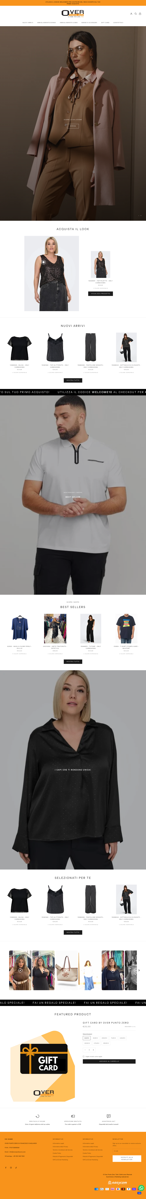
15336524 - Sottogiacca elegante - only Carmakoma (126, 366)
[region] (73, 123)
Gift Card (105, 22)
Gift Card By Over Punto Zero (106, 1022)
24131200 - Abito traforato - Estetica (55, 647)
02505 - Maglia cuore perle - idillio (19, 647)
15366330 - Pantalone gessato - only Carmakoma (91, 366)
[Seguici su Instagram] (11, 1168)
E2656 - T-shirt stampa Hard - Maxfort (126, 647)
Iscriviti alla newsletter (127, 1158)
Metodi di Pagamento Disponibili (63, 1156)
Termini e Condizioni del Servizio (63, 1150)
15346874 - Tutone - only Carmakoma (91, 647)
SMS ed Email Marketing (60, 1160)
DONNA (73, 131)
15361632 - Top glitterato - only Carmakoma (55, 366)
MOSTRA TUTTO (73, 380)
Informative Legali (58, 1143)
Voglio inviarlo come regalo (93, 1056)
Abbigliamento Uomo (69, 22)
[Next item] (139, 970)
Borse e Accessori (89, 22)
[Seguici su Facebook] (6, 1168)
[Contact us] (141, 1188)
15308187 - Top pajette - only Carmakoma (100, 282)
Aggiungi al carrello (109, 1061)
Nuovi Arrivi (28, 22)
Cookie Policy (57, 1153)
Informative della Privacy (60, 1147)
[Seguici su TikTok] (16, 1168)
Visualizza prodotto (100, 294)
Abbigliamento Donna (46, 22)
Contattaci (118, 22)
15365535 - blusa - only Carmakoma (19, 366)
